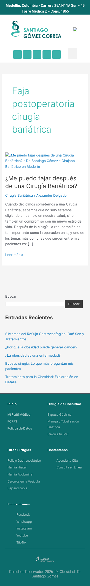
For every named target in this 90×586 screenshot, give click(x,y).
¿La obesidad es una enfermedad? (32, 355)
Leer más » (14, 254)
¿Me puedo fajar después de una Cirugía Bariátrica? (41, 182)
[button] (72, 53)
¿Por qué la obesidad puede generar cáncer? (41, 347)
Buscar (10, 296)
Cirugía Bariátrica (19, 195)
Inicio (12, 404)
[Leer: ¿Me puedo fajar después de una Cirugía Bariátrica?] (45, 160)
